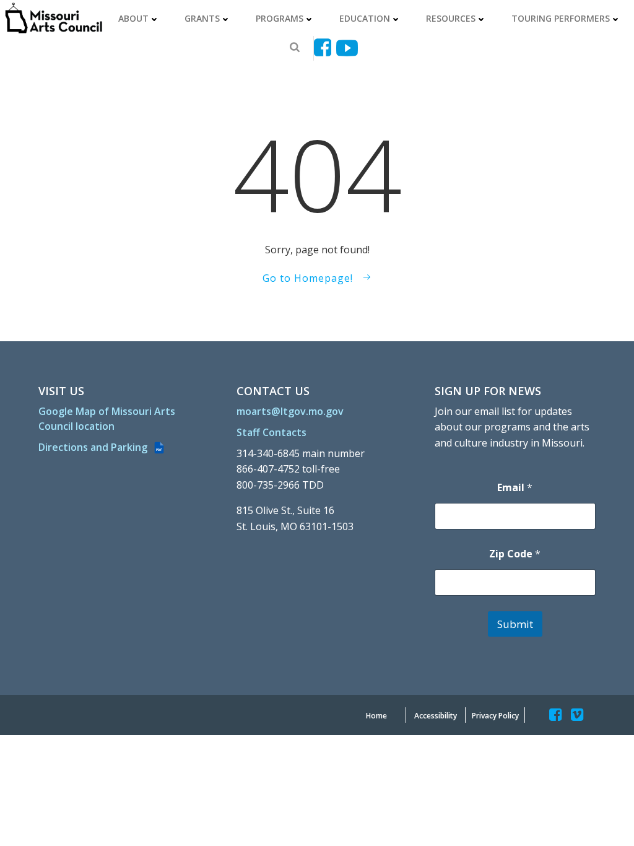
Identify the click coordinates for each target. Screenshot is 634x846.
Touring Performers (560, 18)
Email (514, 488)
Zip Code (515, 554)
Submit (515, 624)
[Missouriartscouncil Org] (53, 18)
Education (364, 18)
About (133, 18)
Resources (451, 18)
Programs (279, 18)
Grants (202, 18)
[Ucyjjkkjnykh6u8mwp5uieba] (347, 48)
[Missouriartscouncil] (325, 48)
